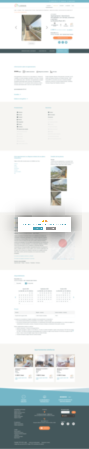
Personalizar (51, 228)
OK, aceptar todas (38, 228)
